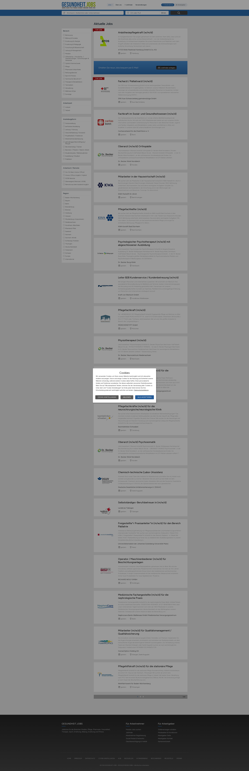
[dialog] (124, 385)
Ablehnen (127, 397)
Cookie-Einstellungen (107, 397)
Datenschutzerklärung (141, 390)
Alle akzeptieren (144, 397)
